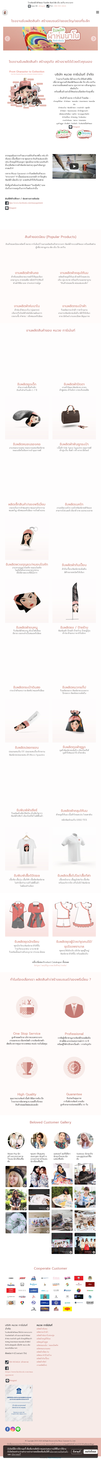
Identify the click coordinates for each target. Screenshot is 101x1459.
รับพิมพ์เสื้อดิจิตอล (85, 123)
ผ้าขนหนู (74, 117)
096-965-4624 (60, 6)
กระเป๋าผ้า (80, 107)
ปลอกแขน (82, 120)
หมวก (75, 120)
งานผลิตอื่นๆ (42, 1365)
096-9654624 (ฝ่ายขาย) (19, 1361)
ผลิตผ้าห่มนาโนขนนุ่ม (45, 1335)
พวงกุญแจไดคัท (83, 114)
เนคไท (74, 114)
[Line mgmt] (64, 133)
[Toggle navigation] (97, 12)
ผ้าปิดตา (63, 111)
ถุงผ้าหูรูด (59, 123)
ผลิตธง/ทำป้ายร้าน (44, 1355)
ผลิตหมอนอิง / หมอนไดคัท (47, 1345)
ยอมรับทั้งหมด (90, 1451)
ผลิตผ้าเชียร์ (41, 1361)
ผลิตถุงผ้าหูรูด (42, 1342)
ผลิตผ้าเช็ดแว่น (43, 1351)
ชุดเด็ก (87, 107)
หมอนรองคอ (71, 111)
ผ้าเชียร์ (67, 123)
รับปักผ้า (74, 123)
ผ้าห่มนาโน (62, 107)
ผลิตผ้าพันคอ (42, 1328)
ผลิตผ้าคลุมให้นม (43, 1338)
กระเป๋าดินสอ (67, 120)
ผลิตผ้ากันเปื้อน (43, 1358)
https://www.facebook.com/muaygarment (26, 203)
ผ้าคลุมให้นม (58, 101)
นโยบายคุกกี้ (16, 1454)
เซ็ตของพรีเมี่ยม (65, 114)
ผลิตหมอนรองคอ (43, 1348)
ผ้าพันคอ (67, 101)
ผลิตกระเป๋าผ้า (42, 1332)
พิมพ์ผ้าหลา (71, 107)
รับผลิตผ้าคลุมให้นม (74, 810)
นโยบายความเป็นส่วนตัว (59, 1451)
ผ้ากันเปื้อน (66, 117)
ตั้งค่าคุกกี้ (76, 1451)
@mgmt (42, 6)
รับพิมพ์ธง (82, 117)
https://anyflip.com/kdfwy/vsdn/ (50, 965)
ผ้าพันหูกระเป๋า (83, 111)
